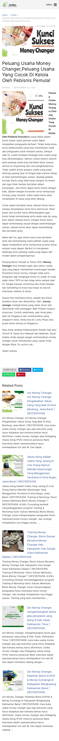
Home (4, 15)
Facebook (25, 370)
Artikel (14, 15)
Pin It (21, 374)
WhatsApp (9, 374)
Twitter (39, 370)
